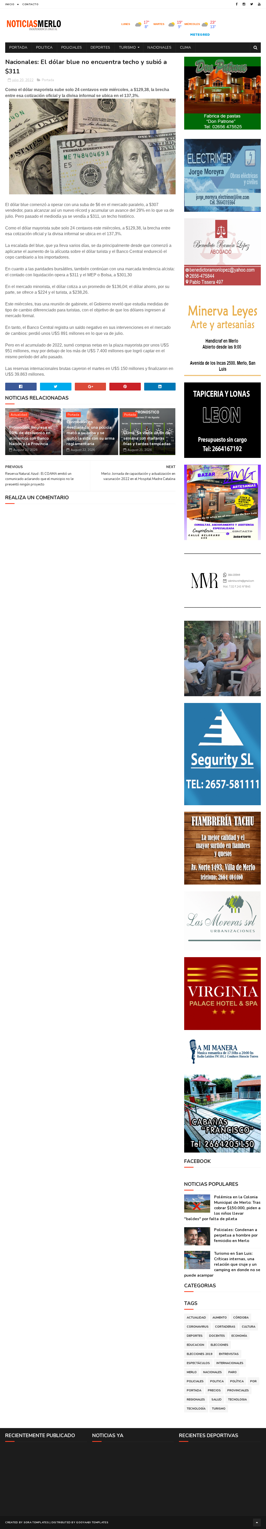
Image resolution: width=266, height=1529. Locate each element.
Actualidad (19, 415)
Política (237, 1381)
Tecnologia (237, 1400)
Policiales (71, 47)
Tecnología (196, 1409)
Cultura (248, 1327)
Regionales (196, 1400)
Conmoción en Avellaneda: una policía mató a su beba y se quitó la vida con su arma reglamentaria (90, 432)
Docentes (217, 1336)
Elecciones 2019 (199, 1354)
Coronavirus (198, 1327)
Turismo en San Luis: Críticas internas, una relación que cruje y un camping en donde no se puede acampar (222, 1264)
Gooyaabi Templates (92, 1522)
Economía (239, 1336)
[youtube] (259, 4)
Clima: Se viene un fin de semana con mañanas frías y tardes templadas (147, 438)
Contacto (30, 4)
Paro (232, 1372)
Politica (44, 47)
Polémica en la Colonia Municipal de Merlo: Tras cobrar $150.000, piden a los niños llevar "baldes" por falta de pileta (222, 1207)
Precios (214, 1390)
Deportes (100, 47)
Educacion (195, 1345)
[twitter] (251, 4)
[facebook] (237, 4)
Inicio (9, 4)
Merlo (192, 1372)
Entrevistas (229, 1354)
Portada (18, 47)
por (253, 1381)
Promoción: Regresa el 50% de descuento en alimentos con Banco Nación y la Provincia (30, 435)
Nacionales (159, 47)
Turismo (127, 47)
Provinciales (238, 1390)
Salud (216, 1400)
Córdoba (241, 1318)
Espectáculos (198, 1363)
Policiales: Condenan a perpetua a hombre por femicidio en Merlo (236, 1235)
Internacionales (229, 1363)
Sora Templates (36, 1522)
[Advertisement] (46, 1478)
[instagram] (244, 4)
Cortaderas (225, 1327)
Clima (185, 47)
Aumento (219, 1318)
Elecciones (219, 1345)
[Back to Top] (257, 1522)
